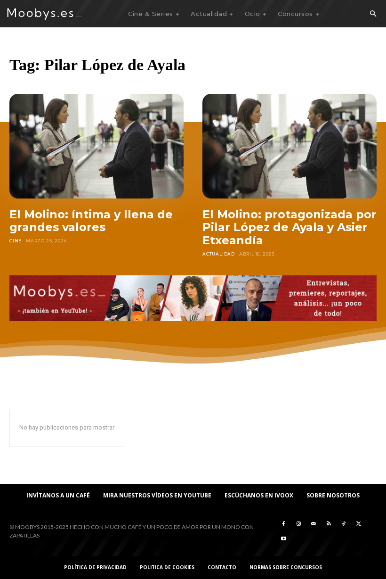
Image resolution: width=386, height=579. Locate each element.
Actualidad (218, 253)
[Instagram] (298, 524)
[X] (359, 524)
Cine (15, 240)
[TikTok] (343, 524)
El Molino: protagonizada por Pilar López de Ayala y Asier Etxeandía (289, 227)
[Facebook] (283, 524)
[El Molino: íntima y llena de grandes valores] (96, 146)
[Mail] (313, 524)
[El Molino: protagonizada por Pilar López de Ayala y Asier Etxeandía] (289, 146)
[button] (372, 14)
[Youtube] (283, 539)
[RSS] (328, 524)
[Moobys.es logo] (45, 14)
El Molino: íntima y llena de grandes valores (91, 220)
